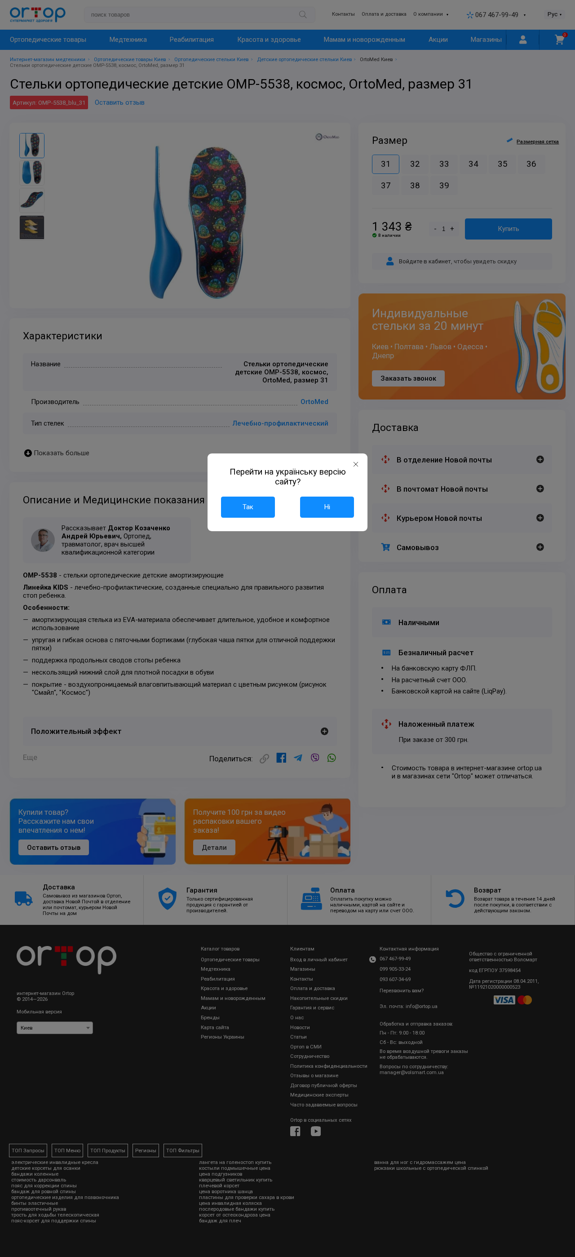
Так (248, 507)
